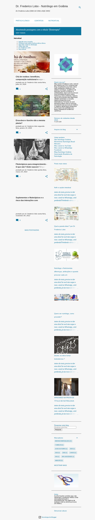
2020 (72, 448)
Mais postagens (32, 230)
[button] (46, 89)
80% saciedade (68, 456)
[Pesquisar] (79, 7)
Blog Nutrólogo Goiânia (62, 152)
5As (57, 456)
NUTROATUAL (53, 21)
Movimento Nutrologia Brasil (64, 142)
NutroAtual (22, 49)
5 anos (73, 452)
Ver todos (20, 33)
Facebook (58, 150)
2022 (57, 452)
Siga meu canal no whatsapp (28, 44)
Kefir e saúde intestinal (62, 187)
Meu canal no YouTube (62, 146)
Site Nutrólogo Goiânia (62, 139)
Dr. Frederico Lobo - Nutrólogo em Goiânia (42, 6)
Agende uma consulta (26, 41)
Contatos (39, 21)
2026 (64, 452)
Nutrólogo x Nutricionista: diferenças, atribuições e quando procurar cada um (66, 271)
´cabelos (59, 445)
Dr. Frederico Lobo (25, 47)
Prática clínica (22, 21)
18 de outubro (61, 448)
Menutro (57, 144)
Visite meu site (23, 46)
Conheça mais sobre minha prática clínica (32, 43)
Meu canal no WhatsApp (63, 148)
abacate (58, 460)
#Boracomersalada (63, 441)
